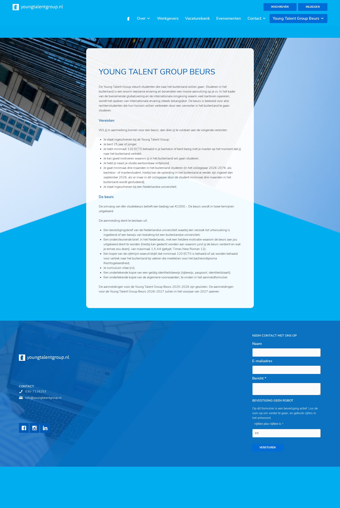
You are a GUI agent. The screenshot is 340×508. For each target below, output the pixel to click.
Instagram (34, 428)
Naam (257, 343)
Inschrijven (280, 7)
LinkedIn (45, 428)
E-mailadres (262, 361)
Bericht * (259, 378)
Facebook (24, 428)
